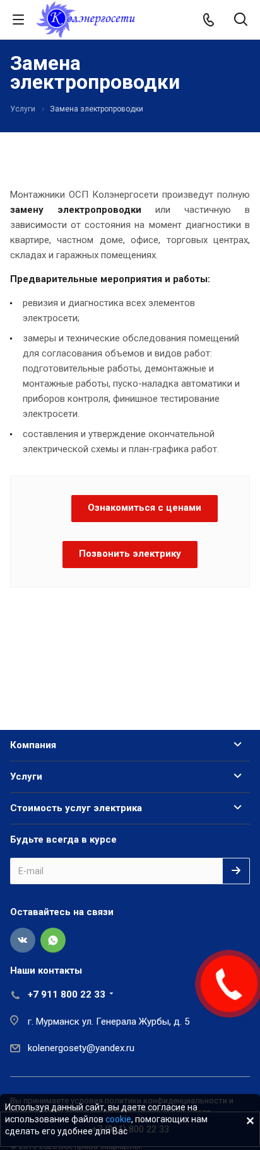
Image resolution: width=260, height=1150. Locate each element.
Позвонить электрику (130, 553)
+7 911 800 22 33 (66, 994)
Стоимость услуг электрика (76, 808)
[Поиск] (240, 20)
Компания (33, 745)
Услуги (26, 776)
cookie (118, 1119)
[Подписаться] (236, 871)
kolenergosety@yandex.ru (81, 1048)
